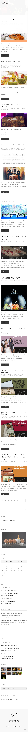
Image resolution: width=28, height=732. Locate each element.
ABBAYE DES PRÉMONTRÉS (7, 603)
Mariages (18, 332)
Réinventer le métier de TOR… (8, 618)
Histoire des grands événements (8, 520)
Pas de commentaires (21, 149)
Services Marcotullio (21, 200)
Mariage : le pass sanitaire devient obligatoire (11, 613)
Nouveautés (4, 66)
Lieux (11, 149)
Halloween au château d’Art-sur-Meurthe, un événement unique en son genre (13, 238)
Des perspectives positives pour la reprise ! (11, 615)
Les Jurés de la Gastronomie (11, 699)
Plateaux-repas (12, 66)
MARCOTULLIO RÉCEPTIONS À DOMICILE (10, 593)
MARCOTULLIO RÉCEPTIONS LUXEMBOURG (10, 592)
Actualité (18, 65)
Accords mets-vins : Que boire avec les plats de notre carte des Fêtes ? (13, 623)
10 (23, 500)
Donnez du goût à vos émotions (12, 198)
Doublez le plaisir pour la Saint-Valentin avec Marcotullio (14, 620)
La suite (5, 55)
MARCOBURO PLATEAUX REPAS (8, 595)
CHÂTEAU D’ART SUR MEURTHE (8, 601)
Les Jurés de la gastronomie (7, 522)
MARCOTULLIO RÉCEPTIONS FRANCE (9, 590)
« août (3, 577)
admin (11, 65)
